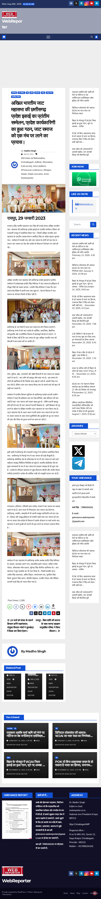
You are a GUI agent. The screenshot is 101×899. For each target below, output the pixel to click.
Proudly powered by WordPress (14, 892)
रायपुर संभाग (49, 92)
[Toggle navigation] (48, 37)
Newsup (37, 892)
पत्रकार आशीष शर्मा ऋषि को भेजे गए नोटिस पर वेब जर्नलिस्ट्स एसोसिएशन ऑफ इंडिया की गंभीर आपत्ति (25, 736)
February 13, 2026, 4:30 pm (21, 740)
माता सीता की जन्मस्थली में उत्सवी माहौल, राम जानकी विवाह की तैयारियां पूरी (82, 152)
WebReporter (16, 881)
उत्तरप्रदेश (9, 728)
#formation (47, 162)
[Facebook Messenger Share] (34, 606)
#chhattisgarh (27, 162)
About (72, 893)
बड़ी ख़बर (37, 92)
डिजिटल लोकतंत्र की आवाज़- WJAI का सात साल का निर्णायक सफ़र (83, 111)
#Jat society (26, 166)
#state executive (35, 174)
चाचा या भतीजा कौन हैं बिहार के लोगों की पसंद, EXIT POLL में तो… (84, 371)
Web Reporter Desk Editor (12, 689)
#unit (46, 174)
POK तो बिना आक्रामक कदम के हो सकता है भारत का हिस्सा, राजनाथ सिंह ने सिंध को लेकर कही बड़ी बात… (74, 765)
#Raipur (47, 170)
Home (66, 893)
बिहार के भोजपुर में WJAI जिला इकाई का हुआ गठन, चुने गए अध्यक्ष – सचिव (84, 123)
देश (27, 92)
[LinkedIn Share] (47, 606)
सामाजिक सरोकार (16, 96)
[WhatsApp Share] (9, 606)
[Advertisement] (50, 60)
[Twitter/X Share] (22, 606)
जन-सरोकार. (21, 92)
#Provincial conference (31, 170)
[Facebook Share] (16, 606)
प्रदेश (31, 92)
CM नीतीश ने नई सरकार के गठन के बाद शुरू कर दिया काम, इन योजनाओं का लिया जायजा (84, 337)
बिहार (8, 757)
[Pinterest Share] (28, 606)
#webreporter (27, 178)
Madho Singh (30, 151)
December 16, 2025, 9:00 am (21, 770)
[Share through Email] (41, 606)
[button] (92, 37)
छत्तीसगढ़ (14, 92)
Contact (85, 893)
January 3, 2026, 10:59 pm (68, 740)
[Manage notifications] (95, 893)
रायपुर (43, 92)
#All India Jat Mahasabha (33, 158)
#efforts (38, 162)
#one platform (39, 166)
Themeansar (6, 894)
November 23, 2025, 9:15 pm (69, 770)
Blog (78, 893)
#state (24, 174)
